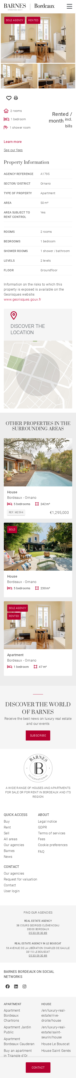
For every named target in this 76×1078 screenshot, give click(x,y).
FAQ (41, 852)
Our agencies (14, 845)
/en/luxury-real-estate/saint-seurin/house (53, 1032)
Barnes (9, 851)
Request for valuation (20, 879)
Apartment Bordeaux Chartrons (12, 1015)
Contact (38, 1067)
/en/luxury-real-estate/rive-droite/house (53, 1015)
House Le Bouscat (55, 1044)
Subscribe (38, 735)
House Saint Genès (56, 1051)
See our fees (13, 150)
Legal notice (47, 821)
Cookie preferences (53, 845)
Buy (7, 821)
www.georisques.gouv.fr (22, 299)
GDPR (42, 827)
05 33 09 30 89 (38, 933)
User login (12, 891)
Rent (7, 827)
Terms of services (51, 833)
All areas (11, 839)
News (8, 857)
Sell (7, 833)
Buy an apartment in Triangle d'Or (18, 1053)
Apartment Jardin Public (17, 1029)
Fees (41, 839)
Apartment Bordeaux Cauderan (19, 1041)
